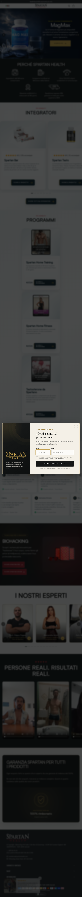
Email (53, 448)
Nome (38, 448)
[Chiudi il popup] (76, 426)
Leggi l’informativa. (61, 458)
